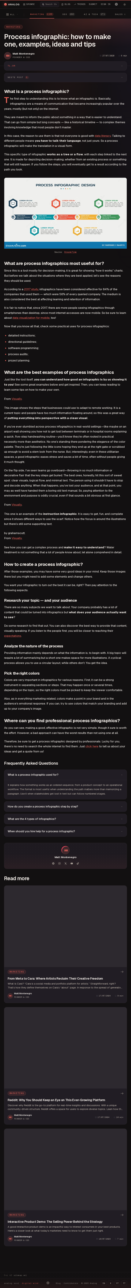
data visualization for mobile (31, 318)
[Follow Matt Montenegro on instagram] (59, 863)
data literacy (103, 136)
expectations (12, 636)
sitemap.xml (20, 1275)
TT (124, 1283)
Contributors (71, 1283)
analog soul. (22, 1283)
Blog (58, 1283)
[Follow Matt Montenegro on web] (53, 863)
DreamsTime (70, 252)
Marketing (13, 27)
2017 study (31, 289)
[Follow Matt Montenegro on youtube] (71, 863)
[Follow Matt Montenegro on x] (65, 863)
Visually (17, 399)
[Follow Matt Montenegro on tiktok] (77, 863)
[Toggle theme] (124, 4)
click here (91, 746)
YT (117, 1283)
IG (104, 1283)
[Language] (116, 4)
